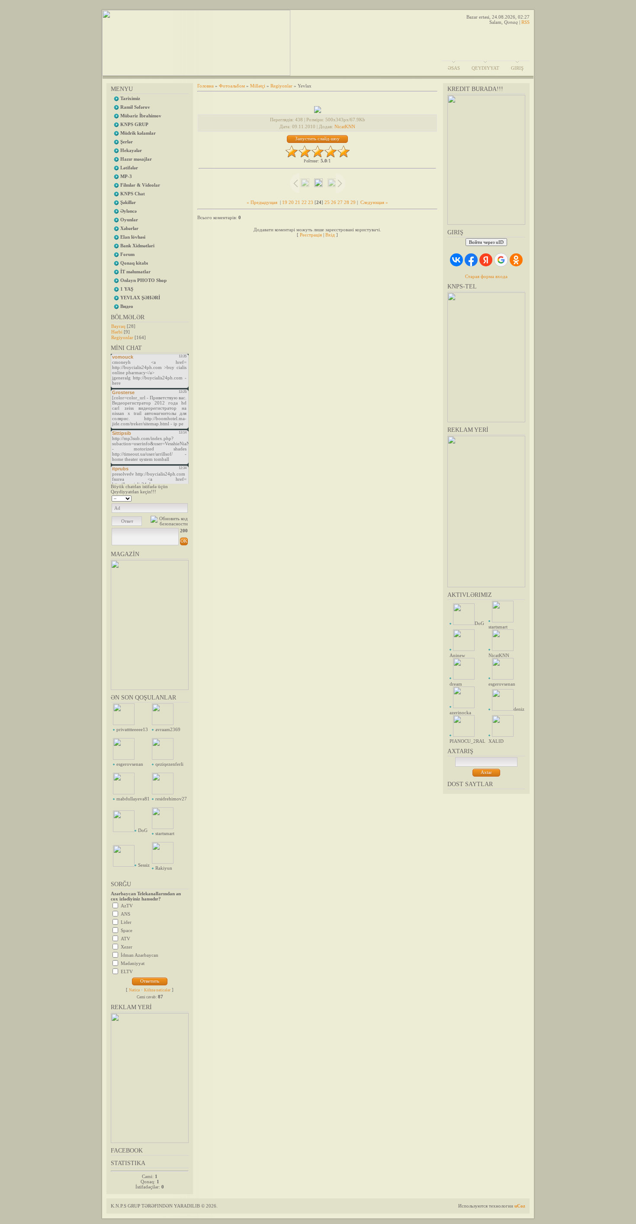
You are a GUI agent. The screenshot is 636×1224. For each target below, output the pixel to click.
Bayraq (118, 326)
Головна (205, 85)
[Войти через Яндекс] (485, 259)
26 (333, 202)
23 (310, 202)
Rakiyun (163, 868)
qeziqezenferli (169, 764)
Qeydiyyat (485, 68)
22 (304, 202)
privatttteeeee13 (132, 729)
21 (297, 202)
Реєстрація (311, 234)
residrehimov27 (171, 798)
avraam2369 (167, 729)
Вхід (330, 234)
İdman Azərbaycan (139, 955)
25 (327, 202)
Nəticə (134, 990)
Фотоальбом (232, 85)
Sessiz (144, 865)
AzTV (127, 905)
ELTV (127, 971)
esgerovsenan (129, 764)
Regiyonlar (122, 337)
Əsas (454, 68)
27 (340, 202)
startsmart (164, 833)
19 (284, 202)
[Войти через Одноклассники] (516, 259)
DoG (143, 830)
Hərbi (116, 331)
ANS (125, 913)
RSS (525, 22)
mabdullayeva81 (133, 798)
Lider (126, 922)
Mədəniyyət (133, 963)
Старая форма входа (486, 276)
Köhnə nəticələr (157, 990)
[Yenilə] (177, 497)
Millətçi (257, 85)
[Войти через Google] (501, 260)
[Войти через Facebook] (471, 259)
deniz (519, 709)
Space (126, 930)
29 (353, 202)
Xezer (126, 946)
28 (346, 202)
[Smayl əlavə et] (185, 497)
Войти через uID (486, 242)
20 (291, 202)
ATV (125, 938)
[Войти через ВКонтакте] (456, 259)
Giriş (517, 68)
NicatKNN (344, 126)
